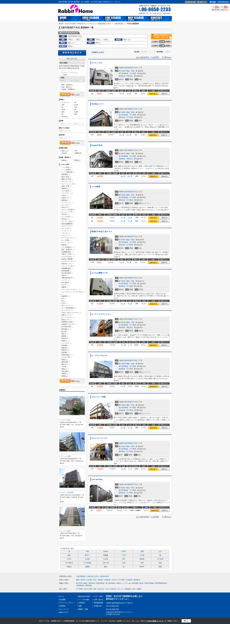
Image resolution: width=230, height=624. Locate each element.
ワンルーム (65, 102)
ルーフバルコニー (68, 238)
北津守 (123, 551)
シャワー (65, 280)
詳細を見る (153, 93)
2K (62, 107)
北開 (142, 551)
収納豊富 (65, 296)
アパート (64, 72)
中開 (142, 563)
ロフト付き (66, 228)
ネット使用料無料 (68, 308)
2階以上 (65, 369)
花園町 (139, 589)
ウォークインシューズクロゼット (72, 293)
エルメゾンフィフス (99, 438)
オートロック (67, 310)
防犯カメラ (66, 320)
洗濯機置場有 (67, 252)
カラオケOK (66, 357)
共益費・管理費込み (68, 89)
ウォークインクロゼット (71, 289)
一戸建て (64, 75)
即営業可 (65, 352)
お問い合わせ (98, 600)
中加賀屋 (129, 580)
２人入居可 (66, 191)
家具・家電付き (67, 249)
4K (62, 114)
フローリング (67, 226)
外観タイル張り (67, 254)
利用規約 (62, 606)
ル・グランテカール (99, 355)
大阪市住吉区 (104, 576)
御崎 (77, 580)
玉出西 (87, 559)
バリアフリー (67, 193)
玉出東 (105, 559)
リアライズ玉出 (65, 420)
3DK (62, 112)
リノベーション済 (68, 184)
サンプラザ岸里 (65, 531)
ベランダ (65, 233)
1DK (62, 105)
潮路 (69, 555)
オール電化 (66, 240)
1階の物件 (66, 371)
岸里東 (105, 551)
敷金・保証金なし (67, 85)
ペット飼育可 (67, 170)
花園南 (87, 567)
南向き (64, 334)
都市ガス (65, 364)
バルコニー (66, 235)
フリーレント (67, 202)
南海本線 (122, 76)
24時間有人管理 (68, 322)
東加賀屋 (137, 580)
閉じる (186, 621)
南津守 (142, 567)
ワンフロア (66, 343)
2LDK (63, 109)
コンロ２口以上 (67, 257)
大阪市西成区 (128, 68)
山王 (160, 551)
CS (63, 298)
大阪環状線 (80, 585)
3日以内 (64, 153)
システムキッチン (68, 261)
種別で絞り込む (72, 58)
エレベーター (67, 242)
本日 (76, 151)
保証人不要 (66, 186)
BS (63, 301)
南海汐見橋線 (149, 583)
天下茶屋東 (87, 563)
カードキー (66, 205)
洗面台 (64, 275)
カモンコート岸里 (98, 397)
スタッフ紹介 (98, 596)
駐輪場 (64, 245)
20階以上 (65, 376)
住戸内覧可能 (67, 327)
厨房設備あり (67, 355)
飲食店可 (65, 338)
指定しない (65, 151)
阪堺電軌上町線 (137, 583)
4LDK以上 (64, 116)
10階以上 (65, 374)
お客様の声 (98, 606)
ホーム (61, 596)
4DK (75, 114)
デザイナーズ (67, 181)
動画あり (78, 160)
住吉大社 (101, 589)
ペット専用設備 (67, 172)
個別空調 (65, 362)
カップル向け (67, 217)
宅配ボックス (67, 315)
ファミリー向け (67, 221)
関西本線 (88, 585)
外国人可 (65, 207)
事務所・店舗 (83, 609)
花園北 (69, 567)
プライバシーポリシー (67, 603)
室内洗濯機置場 (67, 224)
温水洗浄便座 (67, 273)
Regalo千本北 (97, 145)
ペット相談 (66, 167)
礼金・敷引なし (66, 87)
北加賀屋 (107, 580)
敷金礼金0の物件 (84, 596)
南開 (160, 567)
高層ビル (65, 341)
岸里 (132, 71)
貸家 (80, 606)
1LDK (76, 105)
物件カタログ (64, 612)
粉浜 (133, 589)
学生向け (65, 214)
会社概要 (62, 600)
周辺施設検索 (98, 603)
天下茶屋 (133, 73)
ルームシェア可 (67, 212)
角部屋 (64, 336)
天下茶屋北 (69, 563)
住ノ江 (120, 589)
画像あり (64, 160)
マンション (74, 72)
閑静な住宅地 (67, 179)
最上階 (64, 331)
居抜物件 (65, 345)
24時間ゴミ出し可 (68, 324)
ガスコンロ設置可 (68, 210)
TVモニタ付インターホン (71, 312)
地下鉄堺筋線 (123, 73)
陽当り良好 (66, 177)
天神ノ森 (105, 563)
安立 (94, 580)
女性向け (65, 219)
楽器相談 (65, 174)
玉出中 (69, 559)
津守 (123, 559)
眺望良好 (65, 200)
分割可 (64, 195)
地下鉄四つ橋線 (124, 71)
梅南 (105, 567)
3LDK (76, 112)
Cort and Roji (96, 479)
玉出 (107, 589)
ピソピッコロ (96, 63)
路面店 (64, 359)
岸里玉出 (129, 76)
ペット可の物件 (83, 600)
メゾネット (66, 231)
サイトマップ (64, 609)
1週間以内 (77, 153)
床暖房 (64, 287)
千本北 (135, 68)
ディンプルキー (67, 317)
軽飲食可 (65, 348)
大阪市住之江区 (92, 576)
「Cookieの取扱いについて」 (155, 621)
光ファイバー (67, 305)
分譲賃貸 (81, 603)
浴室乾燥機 (66, 271)
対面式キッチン (67, 264)
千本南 (142, 555)
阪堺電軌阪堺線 (160, 583)
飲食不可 (65, 350)
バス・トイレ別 (67, 266)
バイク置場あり (67, 247)
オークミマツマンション (101, 314)
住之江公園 (88, 589)
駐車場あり (66, 329)
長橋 (160, 563)
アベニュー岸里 (65, 456)
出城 (123, 563)
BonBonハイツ (97, 104)
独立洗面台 (66, 282)
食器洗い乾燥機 (67, 259)
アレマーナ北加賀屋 (66, 492)
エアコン (65, 285)
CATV (64, 303)
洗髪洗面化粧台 (67, 278)
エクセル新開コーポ (99, 273)
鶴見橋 (142, 559)
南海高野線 (100, 583)
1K (75, 102)
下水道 (64, 366)
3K (75, 109)
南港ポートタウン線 (124, 583)
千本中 (123, 555)
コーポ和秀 (95, 187)
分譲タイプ (66, 198)
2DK (75, 107)
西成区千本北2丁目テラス (101, 231)
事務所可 (65, 188)
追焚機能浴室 (67, 268)
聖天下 (87, 555)
